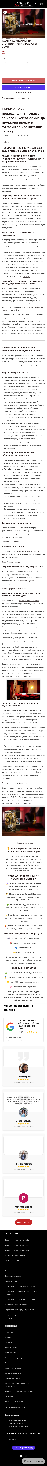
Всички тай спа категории (15, 1255)
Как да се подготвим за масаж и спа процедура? (19, 1316)
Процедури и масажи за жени (17, 1245)
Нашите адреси (11, 1347)
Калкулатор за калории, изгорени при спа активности (21, 1292)
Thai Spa (28, 246)
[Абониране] (37, 1439)
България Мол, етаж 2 (18, 1420)
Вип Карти (9, 1396)
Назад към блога (24, 843)
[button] (4, 3)
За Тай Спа (9, 1332)
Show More (28, 1103)
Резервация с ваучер (13, 1378)
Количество (6, 68)
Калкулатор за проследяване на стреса (21, 1299)
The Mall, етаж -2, (16, 1423)
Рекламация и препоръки (15, 1358)
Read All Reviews (23, 1222)
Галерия (8, 1337)
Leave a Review (15, 1038)
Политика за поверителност (16, 1363)
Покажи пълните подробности (14, 98)
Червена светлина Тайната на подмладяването (17, 1384)
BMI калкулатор (11, 1281)
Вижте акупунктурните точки (14, 588)
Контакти (8, 1342)
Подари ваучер (8, 783)
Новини (8, 1271)
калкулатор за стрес (16, 534)
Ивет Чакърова (23, 1076)
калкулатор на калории (29, 600)
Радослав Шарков (23, 1207)
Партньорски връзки (13, 1276)
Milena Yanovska (23, 1121)
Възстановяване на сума (15, 1407)
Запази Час (23, 783)
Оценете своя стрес (10, 542)
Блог (6, 1266)
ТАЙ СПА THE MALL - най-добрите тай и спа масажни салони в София (28, 1024)
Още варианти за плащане (23, 93)
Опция (4, 58)
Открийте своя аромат (11, 562)
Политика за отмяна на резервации (19, 1391)
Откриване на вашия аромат (16, 1304)
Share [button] (6, 142)
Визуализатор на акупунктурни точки (19, 1310)
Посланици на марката (14, 1402)
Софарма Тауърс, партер (19, 1426)
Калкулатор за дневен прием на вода (20, 1286)
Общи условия (10, 1352)
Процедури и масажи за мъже (17, 1250)
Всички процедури (12, 1260)
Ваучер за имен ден (13, 1373)
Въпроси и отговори (13, 1368)
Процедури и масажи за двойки (17, 1240)
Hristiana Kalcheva (23, 1164)
